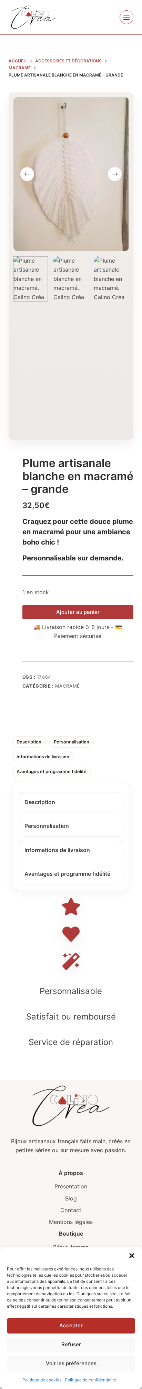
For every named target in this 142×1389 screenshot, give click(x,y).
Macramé (67, 686)
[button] (131, 1255)
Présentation (70, 1186)
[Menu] (126, 17)
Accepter (71, 1325)
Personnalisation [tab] (71, 741)
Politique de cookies (41, 1379)
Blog (71, 1198)
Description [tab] (29, 741)
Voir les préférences (71, 1363)
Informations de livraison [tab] (43, 756)
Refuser (71, 1344)
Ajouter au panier (78, 612)
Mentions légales (71, 1221)
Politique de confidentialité (90, 1379)
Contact (70, 1210)
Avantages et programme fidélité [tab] (52, 771)
